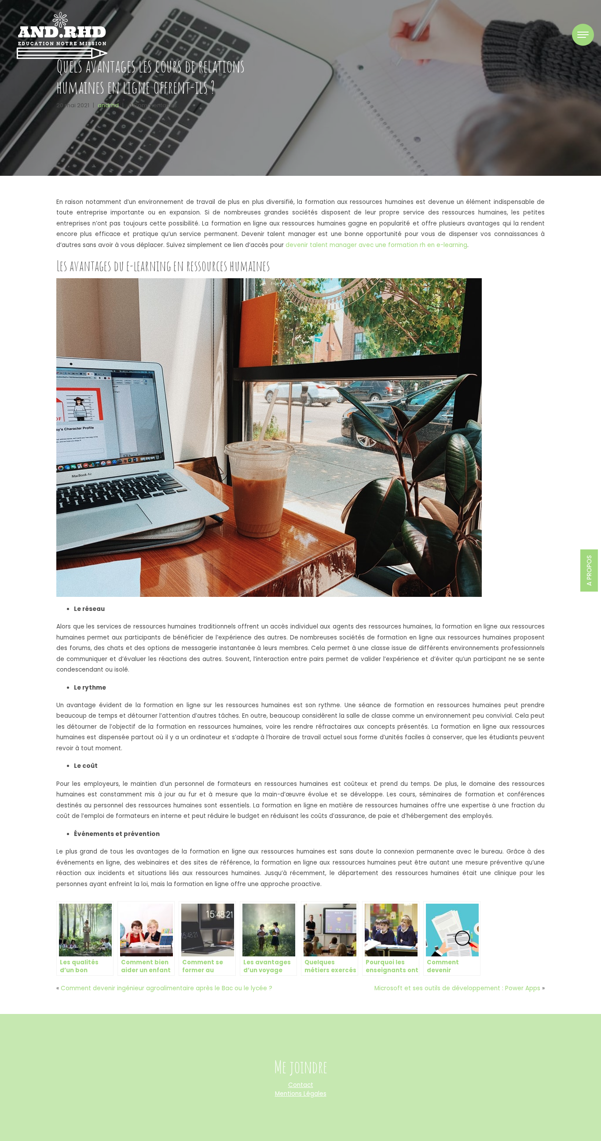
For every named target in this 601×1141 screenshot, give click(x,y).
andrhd (108, 105)
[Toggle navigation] (583, 35)
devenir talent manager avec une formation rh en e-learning (376, 245)
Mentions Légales (300, 1094)
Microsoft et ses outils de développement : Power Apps (457, 988)
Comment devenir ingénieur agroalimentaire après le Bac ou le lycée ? (166, 988)
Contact (300, 1085)
